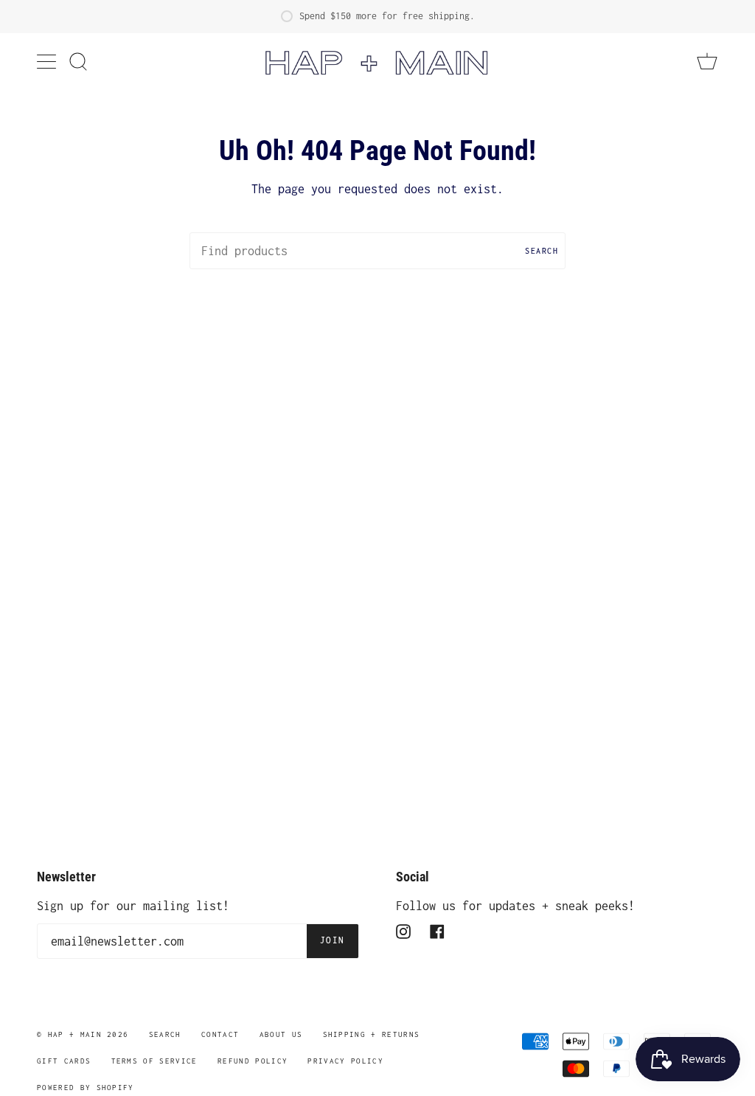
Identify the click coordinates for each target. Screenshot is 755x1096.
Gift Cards (64, 1061)
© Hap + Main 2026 (82, 1034)
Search (541, 250)
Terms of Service (154, 1061)
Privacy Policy (345, 1061)
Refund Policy (253, 1061)
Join (332, 940)
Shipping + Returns (371, 1034)
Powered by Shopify (85, 1087)
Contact (220, 1034)
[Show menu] (48, 61)
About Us (281, 1034)
